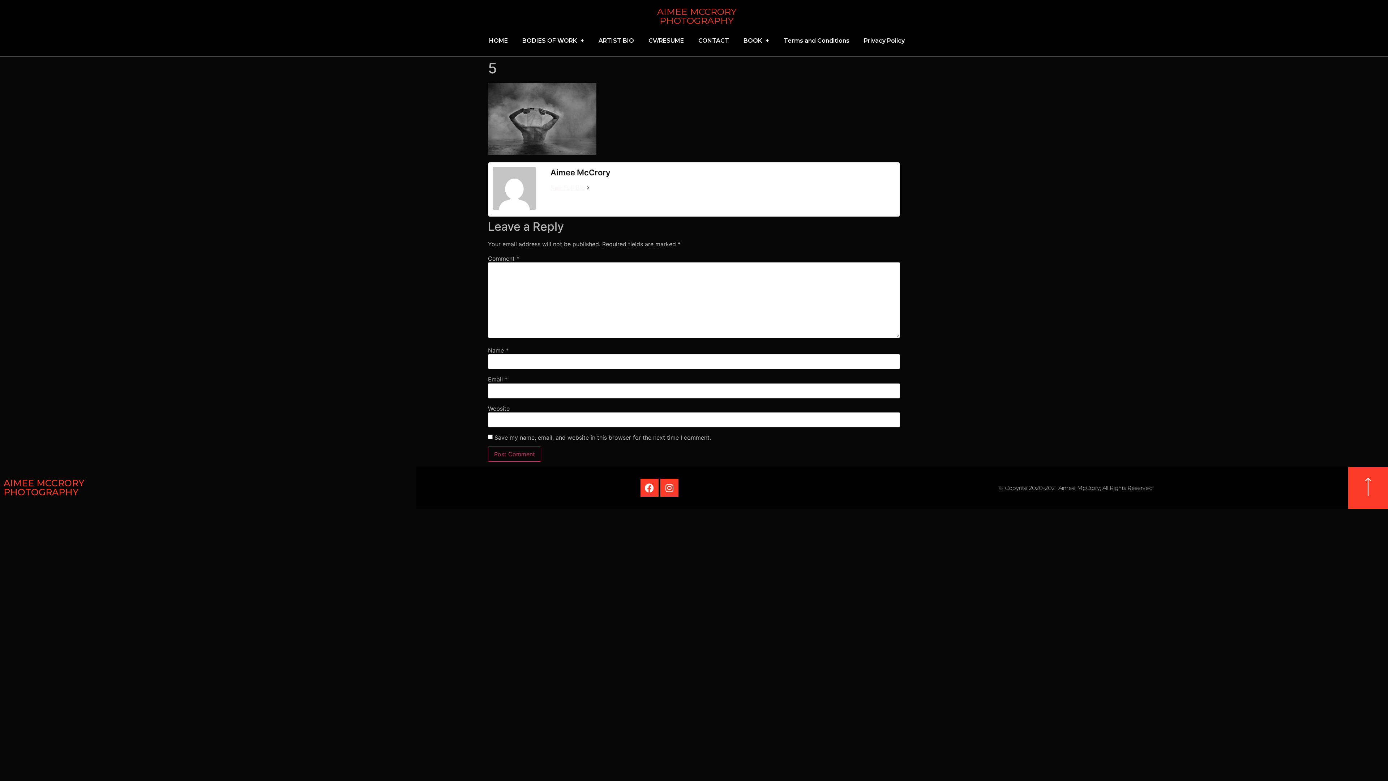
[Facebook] (650, 488)
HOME (498, 40)
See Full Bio (568, 188)
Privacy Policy (884, 40)
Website (499, 408)
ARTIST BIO (616, 40)
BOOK (753, 40)
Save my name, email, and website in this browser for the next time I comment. (602, 437)
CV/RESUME (666, 40)
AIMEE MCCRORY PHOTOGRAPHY (697, 16)
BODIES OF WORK (549, 40)
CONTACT (713, 40)
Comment (503, 258)
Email (497, 379)
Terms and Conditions (816, 40)
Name (498, 350)
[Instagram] (669, 488)
